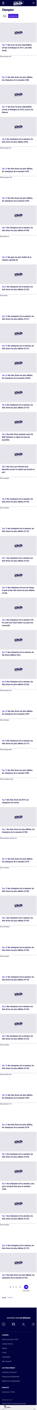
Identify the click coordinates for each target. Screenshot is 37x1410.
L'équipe (4, 1348)
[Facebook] (13, 1324)
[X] (23, 1324)
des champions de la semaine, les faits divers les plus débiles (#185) (18, 948)
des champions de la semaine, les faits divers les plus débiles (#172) (18, 529)
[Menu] (3, 3)
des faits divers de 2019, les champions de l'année (15, 801)
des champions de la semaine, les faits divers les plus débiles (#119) (17, 742)
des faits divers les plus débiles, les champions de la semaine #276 (17, 860)
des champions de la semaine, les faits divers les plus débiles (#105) (17, 1155)
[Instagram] (3, 1324)
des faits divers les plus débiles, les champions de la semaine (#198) (18, 830)
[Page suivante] (26, 1287)
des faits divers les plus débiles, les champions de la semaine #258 (17, 199)
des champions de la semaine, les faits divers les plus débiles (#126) (17, 1037)
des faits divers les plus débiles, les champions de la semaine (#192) (18, 1276)
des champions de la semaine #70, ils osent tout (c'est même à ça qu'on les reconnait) (18, 622)
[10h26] (18, 3)
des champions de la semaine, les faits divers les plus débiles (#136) (18, 1067)
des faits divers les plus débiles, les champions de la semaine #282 (17, 78)
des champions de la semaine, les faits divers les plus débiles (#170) (17, 406)
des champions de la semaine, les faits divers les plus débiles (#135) (17, 500)
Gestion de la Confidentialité (11, 1381)
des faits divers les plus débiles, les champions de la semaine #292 (17, 170)
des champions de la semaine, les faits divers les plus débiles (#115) (18, 1246)
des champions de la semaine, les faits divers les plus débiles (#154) (17, 919)
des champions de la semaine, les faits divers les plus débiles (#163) (17, 683)
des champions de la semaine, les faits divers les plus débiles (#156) (17, 1007)
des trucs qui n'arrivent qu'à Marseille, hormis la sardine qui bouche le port (18, 469)
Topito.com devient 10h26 (10, 1339)
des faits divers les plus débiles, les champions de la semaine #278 (17, 1126)
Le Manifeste (6, 1357)
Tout (4, 16)
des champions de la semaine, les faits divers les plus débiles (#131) (18, 347)
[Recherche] (33, 3)
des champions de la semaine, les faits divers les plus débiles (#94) (17, 140)
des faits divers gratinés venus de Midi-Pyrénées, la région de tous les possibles (17, 437)
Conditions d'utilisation (9, 1372)
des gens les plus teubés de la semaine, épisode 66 (16, 258)
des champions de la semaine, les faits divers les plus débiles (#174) (18, 978)
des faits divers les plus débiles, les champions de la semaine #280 (17, 1096)
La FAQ (4, 1352)
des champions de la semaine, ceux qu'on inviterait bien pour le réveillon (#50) (18, 1186)
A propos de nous (7, 1344)
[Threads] (33, 1324)
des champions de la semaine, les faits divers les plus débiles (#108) (18, 889)
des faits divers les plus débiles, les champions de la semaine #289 (17, 771)
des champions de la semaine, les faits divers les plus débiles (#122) (17, 559)
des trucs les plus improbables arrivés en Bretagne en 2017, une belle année (17, 47)
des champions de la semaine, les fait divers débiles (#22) (18, 653)
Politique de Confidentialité (10, 1376)
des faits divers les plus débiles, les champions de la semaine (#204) (17, 376)
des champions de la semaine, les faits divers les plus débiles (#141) (18, 317)
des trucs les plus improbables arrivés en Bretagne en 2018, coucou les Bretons (17, 109)
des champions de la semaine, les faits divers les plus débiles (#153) (17, 288)
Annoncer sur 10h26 (8, 1392)
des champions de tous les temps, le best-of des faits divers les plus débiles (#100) (18, 590)
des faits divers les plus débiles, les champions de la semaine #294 (17, 712)
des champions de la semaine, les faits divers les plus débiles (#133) (17, 1217)
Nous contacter (7, 1361)
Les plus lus (13, 16)
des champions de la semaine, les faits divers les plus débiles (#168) (17, 229)
